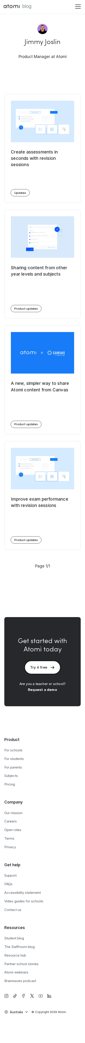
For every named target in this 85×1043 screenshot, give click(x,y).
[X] (32, 996)
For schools (13, 750)
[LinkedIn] (49, 996)
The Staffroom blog (19, 947)
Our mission (13, 813)
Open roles (12, 830)
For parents (13, 767)
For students (14, 759)
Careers (10, 821)
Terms (9, 838)
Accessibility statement (22, 892)
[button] (77, 6)
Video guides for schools (23, 901)
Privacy (10, 847)
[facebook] (23, 996)
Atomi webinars (16, 972)
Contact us (12, 910)
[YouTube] (41, 996)
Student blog (14, 938)
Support (10, 875)
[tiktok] (15, 996)
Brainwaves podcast (20, 981)
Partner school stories (21, 964)
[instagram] (6, 996)
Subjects (11, 776)
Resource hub (15, 955)
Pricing (9, 784)
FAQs (8, 884)
